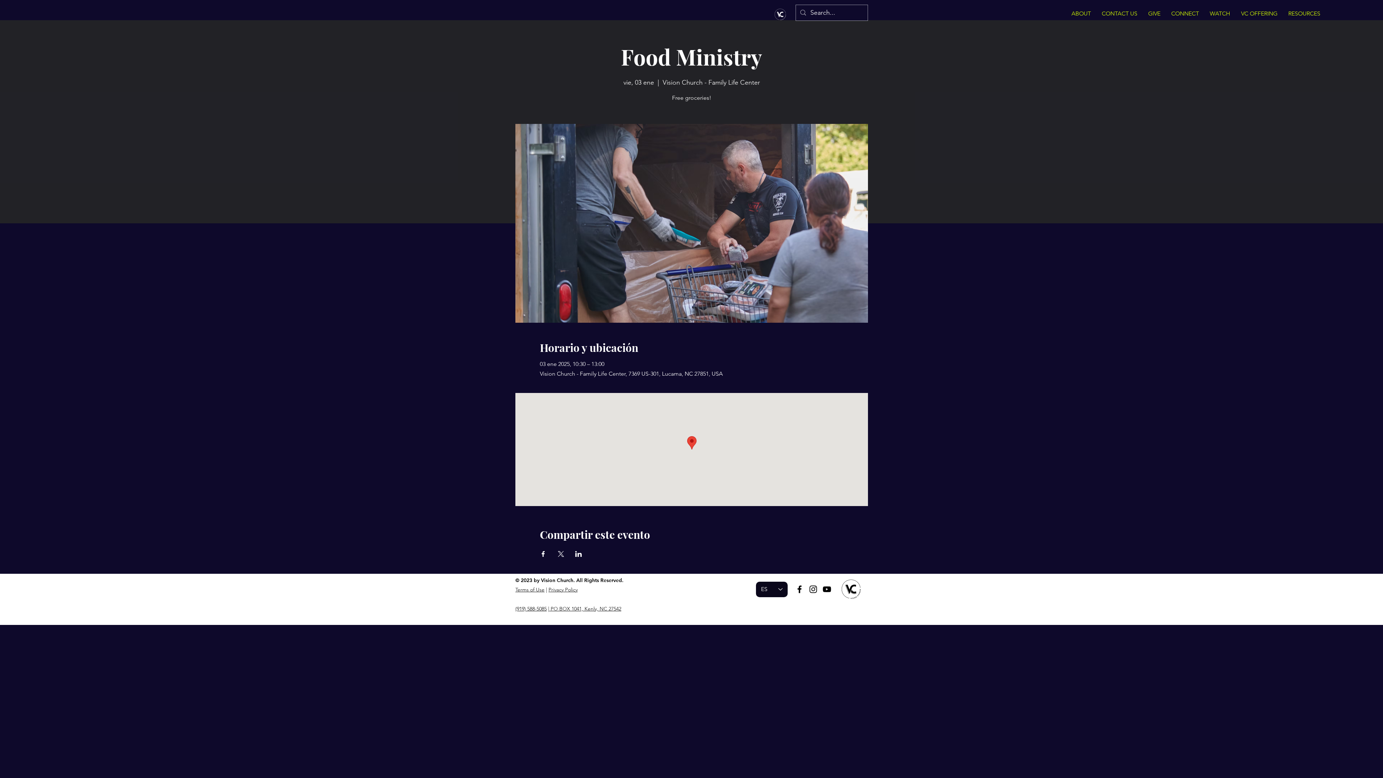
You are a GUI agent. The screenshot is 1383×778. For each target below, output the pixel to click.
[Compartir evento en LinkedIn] (578, 554)
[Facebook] (800, 589)
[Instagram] (813, 589)
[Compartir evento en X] (561, 554)
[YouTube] (827, 589)
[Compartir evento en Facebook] (543, 554)
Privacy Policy (563, 589)
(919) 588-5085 (531, 608)
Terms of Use (530, 589)
